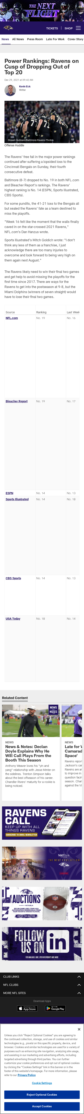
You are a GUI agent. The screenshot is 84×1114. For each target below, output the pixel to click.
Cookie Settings (42, 1083)
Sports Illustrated (17, 499)
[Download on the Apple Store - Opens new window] (27, 1008)
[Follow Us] (42, 944)
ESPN (9, 493)
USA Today (13, 618)
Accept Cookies (42, 1106)
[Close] (79, 1029)
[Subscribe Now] (42, 823)
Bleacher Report (17, 401)
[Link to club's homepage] (8, 26)
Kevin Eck (25, 86)
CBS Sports (13, 578)
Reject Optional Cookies (42, 1094)
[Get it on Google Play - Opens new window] (55, 1010)
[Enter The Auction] (42, 903)
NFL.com (12, 318)
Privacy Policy (27, 1075)
